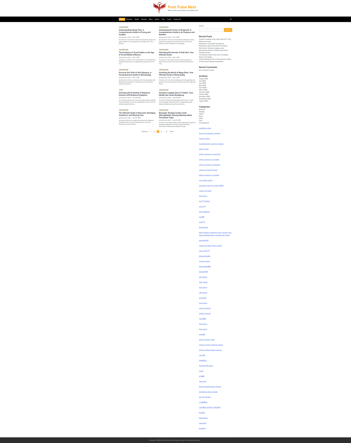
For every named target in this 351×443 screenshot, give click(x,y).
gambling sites (205, 128)
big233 (202, 413)
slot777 (202, 222)
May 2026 (202, 85)
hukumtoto (203, 418)
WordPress (197, 440)
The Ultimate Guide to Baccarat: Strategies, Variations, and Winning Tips (137, 114)
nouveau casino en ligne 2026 (211, 186)
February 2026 (204, 92)
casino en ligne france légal (210, 246)
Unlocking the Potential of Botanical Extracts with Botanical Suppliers (134, 94)
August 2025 (203, 101)
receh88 (202, 319)
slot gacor (203, 196)
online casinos (205, 308)
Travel (169, 19)
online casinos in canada (209, 160)
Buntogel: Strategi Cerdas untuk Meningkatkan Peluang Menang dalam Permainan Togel (175, 115)
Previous (145, 131)
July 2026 (202, 81)
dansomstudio (204, 256)
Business (129, 19)
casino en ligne (205, 191)
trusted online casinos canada (211, 144)
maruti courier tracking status (211, 345)
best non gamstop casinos (209, 133)
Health (137, 19)
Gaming (144, 19)
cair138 (202, 355)
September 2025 (205, 99)
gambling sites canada (208, 392)
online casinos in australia (209, 154)
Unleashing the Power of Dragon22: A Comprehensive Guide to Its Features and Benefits (177, 32)
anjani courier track (207, 340)
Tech (163, 19)
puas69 (202, 334)
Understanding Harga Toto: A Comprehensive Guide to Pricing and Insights (135, 32)
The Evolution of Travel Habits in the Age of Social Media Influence (136, 53)
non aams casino (206, 180)
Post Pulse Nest (182, 7)
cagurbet (202, 423)
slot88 (201, 217)
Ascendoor (182, 440)
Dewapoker (203, 227)
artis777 (202, 207)
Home (122, 19)
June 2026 (202, 83)
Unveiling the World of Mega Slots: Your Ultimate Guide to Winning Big (176, 73)
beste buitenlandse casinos (210, 387)
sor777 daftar (204, 201)
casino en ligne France (208, 170)
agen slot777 (204, 251)
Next (171, 131)
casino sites (204, 149)
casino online (204, 139)
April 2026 (202, 87)
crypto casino (204, 261)
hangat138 (203, 272)
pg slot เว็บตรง (205, 397)
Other (121, 90)
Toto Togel (203, 282)
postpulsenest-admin (125, 37)
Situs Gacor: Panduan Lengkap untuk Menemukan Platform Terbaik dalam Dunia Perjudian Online (213, 50)
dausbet (202, 428)
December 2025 (204, 96)
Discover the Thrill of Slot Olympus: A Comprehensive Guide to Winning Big (135, 73)
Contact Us (177, 19)
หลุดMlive (203, 360)
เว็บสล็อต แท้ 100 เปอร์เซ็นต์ (209, 407)
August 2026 (203, 79)
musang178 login (206, 366)
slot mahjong (204, 212)
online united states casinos (210, 350)
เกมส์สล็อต (203, 402)
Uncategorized (123, 27)
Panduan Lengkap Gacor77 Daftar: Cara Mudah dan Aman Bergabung (176, 94)
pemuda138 (203, 240)
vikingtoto (203, 293)
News (151, 19)
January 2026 (203, 94)
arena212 (202, 298)
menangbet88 (204, 266)
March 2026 (203, 90)
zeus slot (202, 381)
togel (201, 371)
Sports (157, 19)
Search (201, 26)
